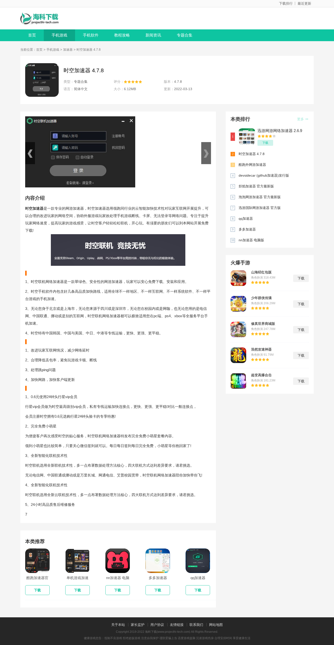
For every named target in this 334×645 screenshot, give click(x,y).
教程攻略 (122, 35)
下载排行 (286, 3)
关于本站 (118, 624)
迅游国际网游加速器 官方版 (260, 208)
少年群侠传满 (261, 298)
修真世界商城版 (263, 324)
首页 (32, 35)
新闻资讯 (153, 35)
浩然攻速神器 (261, 349)
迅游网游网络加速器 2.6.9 (279, 131)
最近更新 (304, 3)
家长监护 (138, 624)
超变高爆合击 (261, 375)
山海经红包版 (261, 272)
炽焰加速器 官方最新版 (256, 186)
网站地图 (216, 624)
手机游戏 (59, 35)
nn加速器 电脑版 (251, 240)
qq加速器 (246, 218)
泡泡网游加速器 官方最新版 (260, 197)
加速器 (68, 49)
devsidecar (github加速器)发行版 (264, 175)
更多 (301, 119)
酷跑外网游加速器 (252, 165)
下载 (265, 143)
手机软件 (91, 35)
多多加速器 (247, 229)
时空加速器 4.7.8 (252, 154)
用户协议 (157, 624)
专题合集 (184, 35)
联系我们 (196, 624)
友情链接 (177, 624)
